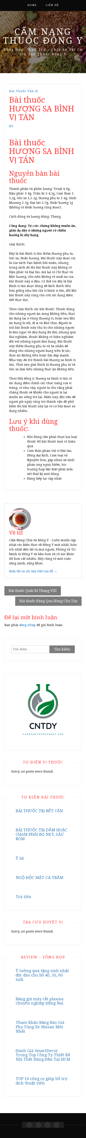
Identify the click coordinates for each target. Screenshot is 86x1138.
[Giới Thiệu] (38, 1125)
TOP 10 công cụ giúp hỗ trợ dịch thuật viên (41, 1080)
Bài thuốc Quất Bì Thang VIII (33, 591)
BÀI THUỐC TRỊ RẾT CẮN (39, 810)
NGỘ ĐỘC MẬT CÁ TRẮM (39, 877)
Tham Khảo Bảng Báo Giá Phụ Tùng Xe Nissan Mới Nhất (40, 1027)
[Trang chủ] (29, 1125)
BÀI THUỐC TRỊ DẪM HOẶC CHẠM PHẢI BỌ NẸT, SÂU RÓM (41, 834)
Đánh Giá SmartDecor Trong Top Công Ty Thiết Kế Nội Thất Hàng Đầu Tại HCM (43, 1055)
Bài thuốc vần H (23, 91)
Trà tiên (23, 896)
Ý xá (20, 858)
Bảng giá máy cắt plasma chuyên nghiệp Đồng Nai (40, 1001)
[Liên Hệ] (47, 1125)
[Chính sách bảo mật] (57, 1125)
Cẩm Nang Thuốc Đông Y (43, 36)
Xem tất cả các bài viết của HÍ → (33, 571)
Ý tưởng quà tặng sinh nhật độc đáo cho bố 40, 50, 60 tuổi (42, 975)
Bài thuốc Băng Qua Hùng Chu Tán (48, 601)
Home (32, 5)
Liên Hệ (52, 5)
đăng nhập (27, 625)
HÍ (11, 126)
